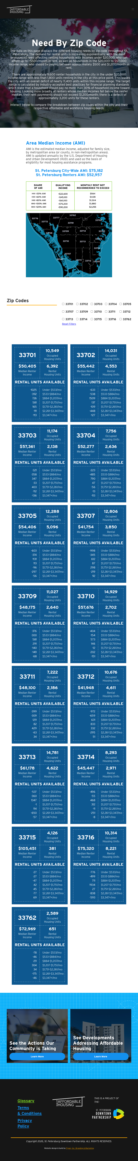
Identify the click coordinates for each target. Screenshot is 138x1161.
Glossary (26, 1100)
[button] (133, 9)
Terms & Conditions (30, 1110)
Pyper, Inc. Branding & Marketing (80, 1148)
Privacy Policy (25, 1123)
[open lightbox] (69, 195)
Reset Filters (69, 324)
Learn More (37, 1056)
